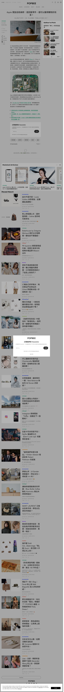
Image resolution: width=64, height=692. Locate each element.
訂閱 (46, 348)
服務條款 (34, 351)
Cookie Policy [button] (40, 687)
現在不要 (31, 354)
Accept (55, 688)
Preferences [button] (20, 688)
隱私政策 (37, 351)
